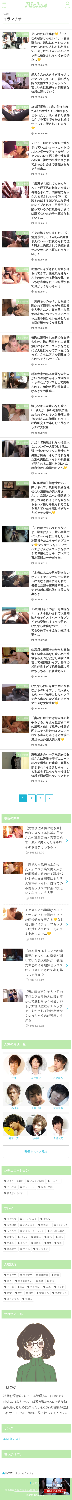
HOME (8, 1473)
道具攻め (12, 1249)
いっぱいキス (30, 1219)
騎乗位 (37, 1237)
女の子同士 (29, 1225)
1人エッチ (62, 1225)
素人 (9, 1281)
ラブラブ (12, 1219)
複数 (59, 1243)
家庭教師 (43, 1275)
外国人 (28, 1299)
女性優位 (12, 1225)
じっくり (55, 1181)
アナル (26, 1249)
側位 (60, 1237)
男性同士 (45, 1225)
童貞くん (44, 1293)
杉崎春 (36, 1138)
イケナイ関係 (37, 1181)
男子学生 (12, 1275)
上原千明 (36, 1108)
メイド (60, 1287)
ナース (10, 1287)
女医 (52, 1281)
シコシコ (12, 1231)
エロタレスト (12, 1438)
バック (23, 1237)
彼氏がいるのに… (16, 1193)
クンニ (23, 1243)
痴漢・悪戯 (47, 1187)
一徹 (14, 1077)
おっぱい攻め (57, 1231)
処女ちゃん (61, 1293)
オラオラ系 (13, 1299)
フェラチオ (42, 1249)
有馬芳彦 (58, 1108)
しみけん (14, 1108)
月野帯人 (58, 1077)
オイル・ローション (33, 1231)
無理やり (48, 1219)
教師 (56, 1275)
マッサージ (29, 1187)
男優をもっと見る (36, 1151)
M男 (20, 1293)
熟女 (9, 1293)
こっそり (12, 1187)
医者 (41, 1281)
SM (49, 1243)
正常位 (10, 1237)
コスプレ (35, 1287)
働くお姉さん (25, 1281)
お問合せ (37, 1483)
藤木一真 (14, 1138)
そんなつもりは (15, 1181)
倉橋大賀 (58, 1138)
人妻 (48, 1287)
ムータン (36, 1077)
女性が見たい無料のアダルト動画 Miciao (38, 1490)
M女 (31, 1293)
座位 (49, 1237)
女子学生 (27, 1275)
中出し (10, 1243)
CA (22, 1287)
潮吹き (37, 1243)
